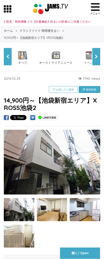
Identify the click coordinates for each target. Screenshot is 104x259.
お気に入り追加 (64, 89)
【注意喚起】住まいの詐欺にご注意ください (61, 21)
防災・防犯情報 (16, 21)
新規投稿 (90, 89)
